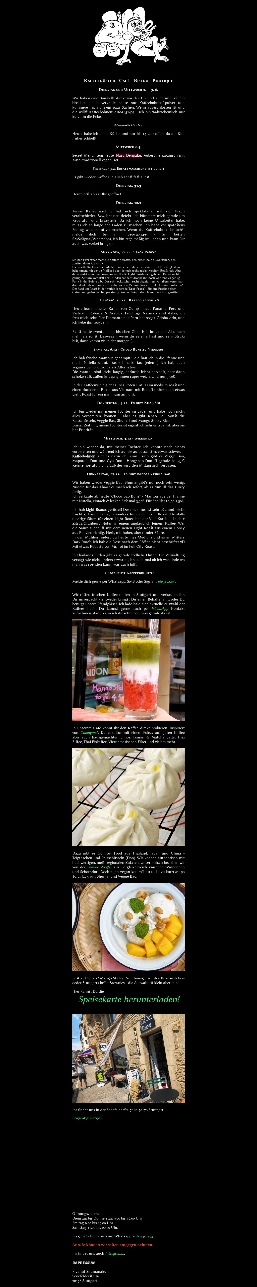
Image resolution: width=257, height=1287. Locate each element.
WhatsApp (160, 608)
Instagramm (114, 1253)
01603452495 (165, 581)
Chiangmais (89, 732)
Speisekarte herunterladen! (128, 999)
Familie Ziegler (99, 867)
